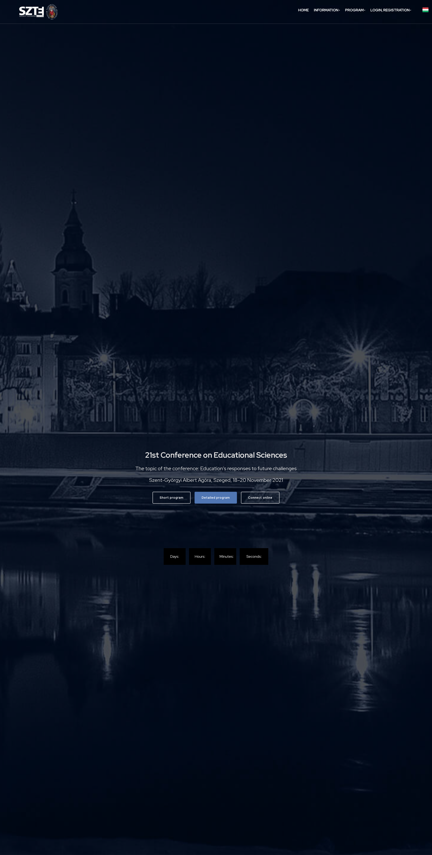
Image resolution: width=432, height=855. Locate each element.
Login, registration (390, 10)
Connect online (260, 498)
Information (326, 10)
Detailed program (216, 498)
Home (303, 10)
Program (354, 10)
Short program (171, 498)
